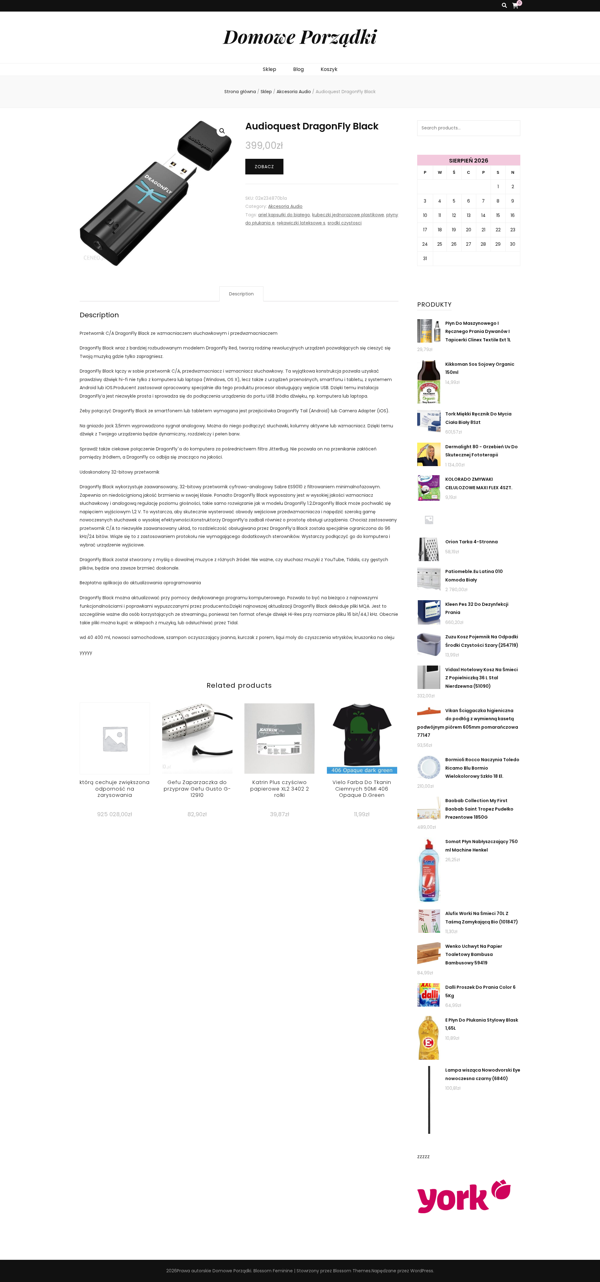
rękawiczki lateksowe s (301, 223)
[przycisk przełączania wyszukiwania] (504, 6)
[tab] (241, 294)
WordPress (421, 1271)
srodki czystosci (345, 223)
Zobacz (264, 166)
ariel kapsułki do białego (284, 215)
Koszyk (329, 69)
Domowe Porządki (300, 35)
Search (512, 128)
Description (241, 294)
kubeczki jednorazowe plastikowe (348, 215)
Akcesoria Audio (285, 206)
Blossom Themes (352, 1271)
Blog (298, 69)
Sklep (269, 69)
